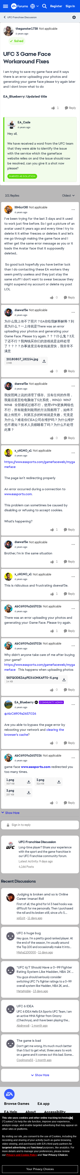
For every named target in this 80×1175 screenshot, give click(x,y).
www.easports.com (18, 494)
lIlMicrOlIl (21, 207)
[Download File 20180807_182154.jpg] (44, 361)
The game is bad (29, 1041)
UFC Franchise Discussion (22, 17)
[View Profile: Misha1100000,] (10, 936)
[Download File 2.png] (59, 781)
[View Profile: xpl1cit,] (10, 897)
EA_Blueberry (24, 702)
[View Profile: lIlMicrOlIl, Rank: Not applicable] (8, 209)
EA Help (10, 1112)
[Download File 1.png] (28, 781)
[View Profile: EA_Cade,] (11, 124)
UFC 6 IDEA (25, 1006)
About (30, 1112)
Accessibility (55, 1112)
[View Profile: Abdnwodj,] (10, 1009)
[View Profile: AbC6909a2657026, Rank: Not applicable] (8, 609)
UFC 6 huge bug (29, 933)
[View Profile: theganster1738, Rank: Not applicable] (8, 31)
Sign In (70, 6)
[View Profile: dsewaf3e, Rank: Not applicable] (8, 312)
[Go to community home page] (19, 6)
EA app (44, 1103)
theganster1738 (27, 29)
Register (56, 6)
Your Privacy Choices (40, 1169)
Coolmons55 (25, 1060)
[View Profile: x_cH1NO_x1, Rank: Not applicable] (8, 453)
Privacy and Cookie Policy (21, 1155)
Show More (12, 813)
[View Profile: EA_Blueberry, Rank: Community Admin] (8, 704)
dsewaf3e (21, 310)
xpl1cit (21, 918)
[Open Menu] (74, 17)
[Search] (44, 6)
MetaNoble (24, 991)
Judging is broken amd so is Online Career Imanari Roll (42, 896)
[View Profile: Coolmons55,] (10, 1044)
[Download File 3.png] (28, 792)
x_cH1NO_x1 (23, 450)
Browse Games (16, 1103)
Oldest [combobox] (68, 196)
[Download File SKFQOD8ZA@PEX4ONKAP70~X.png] (64, 679)
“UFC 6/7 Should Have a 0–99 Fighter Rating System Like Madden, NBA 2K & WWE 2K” (45, 969)
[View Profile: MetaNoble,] (10, 970)
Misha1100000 (26, 952)
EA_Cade (24, 122)
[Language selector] (35, 6)
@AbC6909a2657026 (20, 713)
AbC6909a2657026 (28, 606)
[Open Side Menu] (5, 6)
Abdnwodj (23, 1025)
